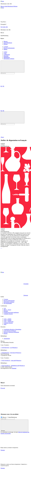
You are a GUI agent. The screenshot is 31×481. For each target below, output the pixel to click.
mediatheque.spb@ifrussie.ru (18, 365)
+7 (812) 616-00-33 (5, 360)
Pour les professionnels (9, 48)
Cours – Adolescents (8, 321)
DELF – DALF (7, 309)
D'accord (3, 388)
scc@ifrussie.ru (13, 347)
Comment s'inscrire (8, 313)
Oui (1, 27)
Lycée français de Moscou (10, 330)
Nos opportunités (8, 303)
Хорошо (3, 450)
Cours (5, 53)
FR (3, 86)
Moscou (3, 6)
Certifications (7, 54)
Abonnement (7, 338)
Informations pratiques (9, 58)
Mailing (5, 49)
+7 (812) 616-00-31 (5, 365)
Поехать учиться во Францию (11, 332)
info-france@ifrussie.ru (15, 352)
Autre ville (5, 27)
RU (1, 86)
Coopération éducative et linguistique (12, 329)
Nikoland (14, 368)
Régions (15, 6)
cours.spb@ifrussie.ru (16, 360)
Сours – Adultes (7, 319)
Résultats (6, 311)
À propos (6, 46)
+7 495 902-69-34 (5, 347)
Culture (5, 52)
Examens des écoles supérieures (11, 312)
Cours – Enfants (7, 320)
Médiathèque (7, 57)
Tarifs (5, 324)
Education (6, 56)
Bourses (5, 333)
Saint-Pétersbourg (9, 6)
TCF (5, 308)
